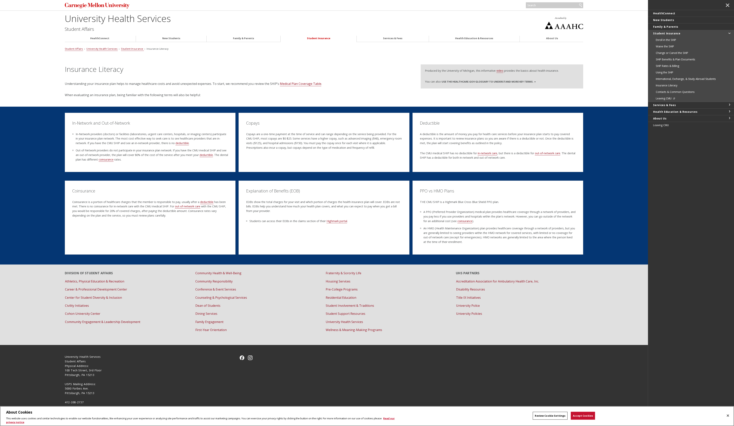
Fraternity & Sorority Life (343, 273)
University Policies (469, 314)
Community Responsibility (214, 281)
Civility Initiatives (77, 305)
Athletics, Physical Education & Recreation (94, 281)
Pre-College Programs (342, 289)
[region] (367, 416)
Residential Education (341, 297)
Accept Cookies (583, 415)
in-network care (487, 153)
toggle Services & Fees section (729, 105)
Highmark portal (336, 221)
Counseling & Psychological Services (221, 297)
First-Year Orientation (211, 330)
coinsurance (106, 159)
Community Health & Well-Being (218, 273)
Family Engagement (209, 322)
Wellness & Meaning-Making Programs (354, 330)
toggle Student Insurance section (729, 33)
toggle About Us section (729, 118)
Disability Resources (470, 289)
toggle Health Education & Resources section (729, 111)
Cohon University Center (82, 314)
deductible (182, 143)
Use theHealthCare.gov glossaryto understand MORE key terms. (487, 81)
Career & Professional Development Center (96, 289)
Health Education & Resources (474, 38)
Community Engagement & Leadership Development (102, 322)
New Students (171, 38)
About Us (552, 38)
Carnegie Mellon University (146, 6)
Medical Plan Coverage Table (300, 84)
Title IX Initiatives (468, 297)
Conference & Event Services (215, 289)
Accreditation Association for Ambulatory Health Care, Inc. (497, 281)
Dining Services (206, 314)
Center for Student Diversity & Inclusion (93, 297)
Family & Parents (243, 38)
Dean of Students (207, 305)
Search (580, 5)
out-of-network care (547, 153)
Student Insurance (318, 38)
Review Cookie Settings (550, 415)
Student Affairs (79, 29)
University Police (468, 305)
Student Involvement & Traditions (350, 305)
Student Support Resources (345, 314)
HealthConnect (99, 38)
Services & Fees (392, 38)
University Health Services (118, 18)
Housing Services (338, 281)
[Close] (728, 415)
